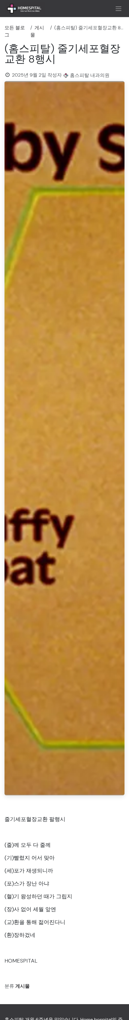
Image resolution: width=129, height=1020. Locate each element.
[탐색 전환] (118, 8)
